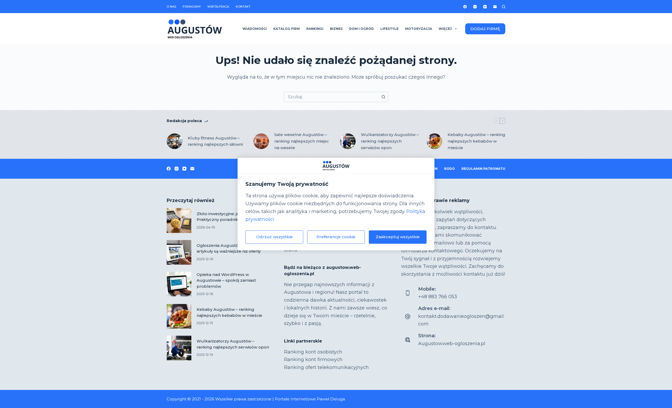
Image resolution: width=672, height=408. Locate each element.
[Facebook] (465, 6)
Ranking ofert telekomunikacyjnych (326, 367)
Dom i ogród (361, 29)
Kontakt (243, 6)
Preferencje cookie (336, 236)
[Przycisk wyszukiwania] (383, 97)
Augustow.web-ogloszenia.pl (451, 343)
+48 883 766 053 (437, 297)
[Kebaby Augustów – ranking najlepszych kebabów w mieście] (434, 141)
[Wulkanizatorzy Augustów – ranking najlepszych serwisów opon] (348, 141)
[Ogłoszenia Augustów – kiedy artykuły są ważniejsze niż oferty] (179, 252)
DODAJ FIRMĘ (485, 28)
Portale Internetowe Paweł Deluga (310, 398)
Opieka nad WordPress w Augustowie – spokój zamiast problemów (226, 280)
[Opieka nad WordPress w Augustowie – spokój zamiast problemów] (179, 284)
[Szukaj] (503, 6)
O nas (171, 6)
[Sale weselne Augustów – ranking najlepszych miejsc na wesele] (261, 141)
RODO (449, 169)
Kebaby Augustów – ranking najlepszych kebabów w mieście (476, 141)
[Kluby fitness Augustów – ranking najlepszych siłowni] (174, 141)
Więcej (445, 29)
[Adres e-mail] (495, 6)
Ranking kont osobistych (313, 352)
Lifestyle (389, 29)
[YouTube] (485, 6)
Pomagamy (192, 6)
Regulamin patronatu (483, 169)
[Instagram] (475, 6)
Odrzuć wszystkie (274, 236)
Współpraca (218, 6)
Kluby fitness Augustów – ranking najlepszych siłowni (215, 141)
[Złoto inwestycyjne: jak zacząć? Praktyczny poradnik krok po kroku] (179, 220)
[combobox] (331, 97)
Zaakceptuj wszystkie (398, 236)
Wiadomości (255, 29)
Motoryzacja (418, 29)
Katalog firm (286, 29)
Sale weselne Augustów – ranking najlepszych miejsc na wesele (301, 141)
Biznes (336, 29)
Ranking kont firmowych (313, 359)
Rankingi (314, 29)
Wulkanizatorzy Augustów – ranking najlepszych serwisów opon (390, 141)
